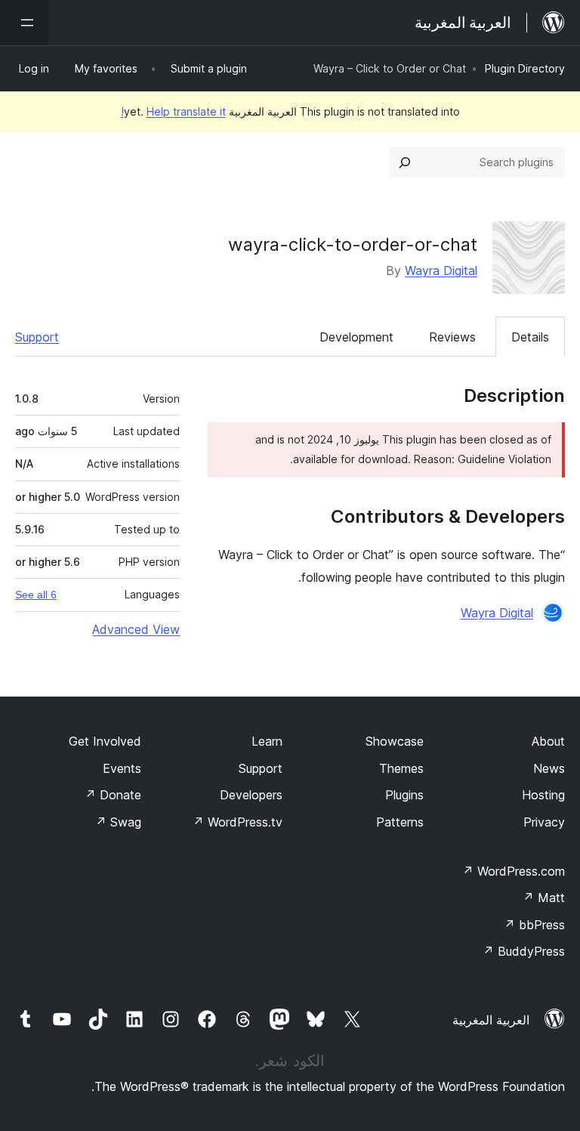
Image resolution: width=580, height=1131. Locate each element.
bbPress (534, 924)
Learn (266, 741)
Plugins (404, 794)
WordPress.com (513, 871)
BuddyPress (524, 951)
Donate (113, 794)
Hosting (543, 794)
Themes (401, 768)
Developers (251, 794)
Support (37, 337)
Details (530, 337)
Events (122, 768)
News (549, 768)
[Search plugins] (405, 162)
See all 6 (36, 595)
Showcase (395, 741)
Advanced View (136, 629)
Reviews (452, 337)
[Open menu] (24, 22)
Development (356, 337)
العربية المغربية (490, 1019)
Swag (118, 822)
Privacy (544, 822)
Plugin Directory (525, 68)
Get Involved (105, 741)
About (548, 741)
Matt (544, 897)
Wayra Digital (441, 270)
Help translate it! (173, 111)
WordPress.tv (237, 822)
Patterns (400, 822)
